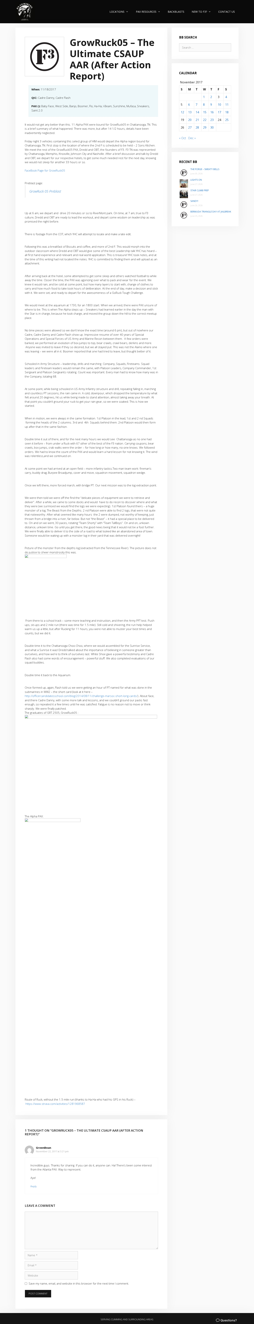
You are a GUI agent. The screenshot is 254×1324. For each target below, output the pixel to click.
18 (227, 112)
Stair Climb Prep (199, 190)
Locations (117, 11)
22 (204, 120)
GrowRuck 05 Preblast (45, 191)
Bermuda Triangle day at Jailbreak (210, 211)
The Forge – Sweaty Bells (204, 169)
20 (190, 120)
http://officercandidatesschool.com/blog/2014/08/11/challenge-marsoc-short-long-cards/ (81, 696)
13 (190, 112)
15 (204, 112)
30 (212, 127)
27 (190, 127)
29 (204, 127)
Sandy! (194, 201)
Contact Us (226, 11)
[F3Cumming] (25, 11)
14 (197, 112)
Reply (33, 1186)
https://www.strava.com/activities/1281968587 (55, 1104)
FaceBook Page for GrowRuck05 (45, 170)
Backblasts (176, 11)
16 (212, 112)
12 (182, 112)
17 (219, 112)
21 (197, 120)
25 (227, 120)
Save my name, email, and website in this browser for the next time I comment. (79, 1283)
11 (227, 105)
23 (212, 120)
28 (197, 127)
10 (219, 105)
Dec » (192, 138)
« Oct (182, 138)
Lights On (196, 179)
